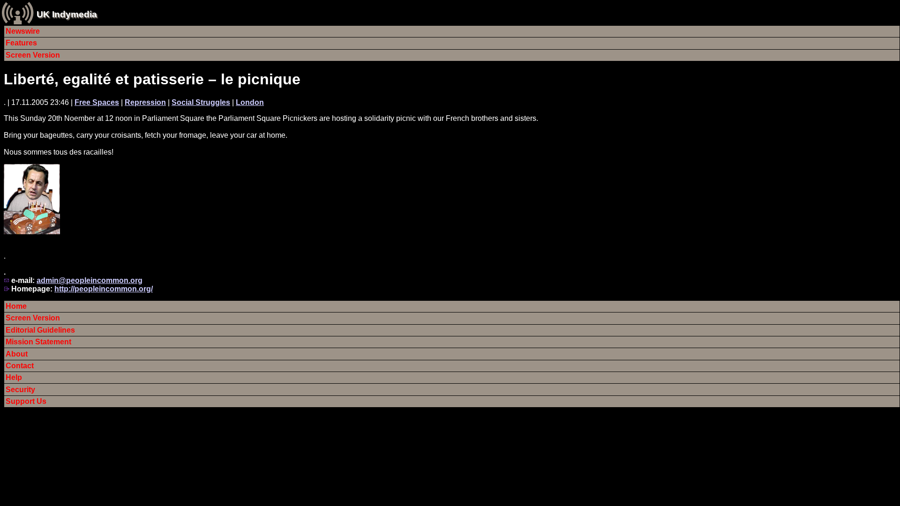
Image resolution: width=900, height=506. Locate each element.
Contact (20, 366)
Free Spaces (97, 102)
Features (21, 43)
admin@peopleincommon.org (89, 280)
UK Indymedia (67, 14)
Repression (145, 102)
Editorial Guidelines (40, 330)
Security (20, 390)
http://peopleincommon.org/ (103, 289)
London (250, 102)
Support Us (26, 401)
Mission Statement (38, 342)
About (17, 354)
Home (16, 306)
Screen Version (33, 55)
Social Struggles (201, 102)
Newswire (23, 31)
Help (14, 377)
